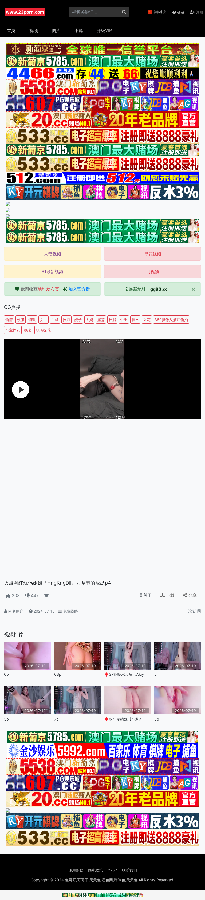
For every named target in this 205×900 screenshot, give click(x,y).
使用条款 (75, 870)
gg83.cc (159, 289)
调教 (32, 319)
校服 (20, 319)
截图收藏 (40, 289)
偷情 (9, 319)
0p (6, 674)
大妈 (89, 319)
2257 (112, 870)
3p (6, 719)
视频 (33, 30)
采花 (147, 319)
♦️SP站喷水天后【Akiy (124, 674)
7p (56, 719)
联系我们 (129, 870)
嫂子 (78, 319)
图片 (56, 30)
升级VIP (104, 30)
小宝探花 (12, 330)
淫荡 (101, 319)
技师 (66, 319)
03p (57, 674)
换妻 (28, 330)
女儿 (43, 319)
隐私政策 (95, 870)
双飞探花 (43, 330)
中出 (124, 319)
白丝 (55, 319)
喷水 (135, 319)
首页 (11, 30)
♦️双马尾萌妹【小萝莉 (123, 719)
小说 (78, 30)
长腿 (112, 319)
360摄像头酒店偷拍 (171, 319)
